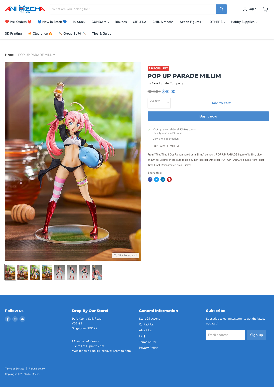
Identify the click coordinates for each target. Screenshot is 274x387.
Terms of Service (14, 369)
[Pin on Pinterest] (169, 179)
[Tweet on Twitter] (156, 179)
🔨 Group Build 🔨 (72, 33)
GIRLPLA (139, 22)
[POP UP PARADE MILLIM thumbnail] (10, 272)
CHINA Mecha (163, 22)
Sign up (256, 334)
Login (252, 9)
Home (9, 55)
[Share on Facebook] (150, 179)
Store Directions (149, 319)
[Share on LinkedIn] (162, 179)
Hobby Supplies (243, 22)
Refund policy (37, 369)
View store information (166, 138)
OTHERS (216, 22)
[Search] (221, 9)
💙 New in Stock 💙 (52, 22)
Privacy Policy (148, 348)
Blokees (121, 22)
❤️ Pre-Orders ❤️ (18, 22)
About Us (145, 330)
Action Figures (191, 22)
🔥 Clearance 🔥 (40, 33)
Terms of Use (148, 342)
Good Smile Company (167, 83)
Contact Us (146, 324)
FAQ (142, 336)
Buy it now (208, 116)
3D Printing (13, 33)
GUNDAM (99, 22)
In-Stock (79, 22)
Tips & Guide (101, 33)
